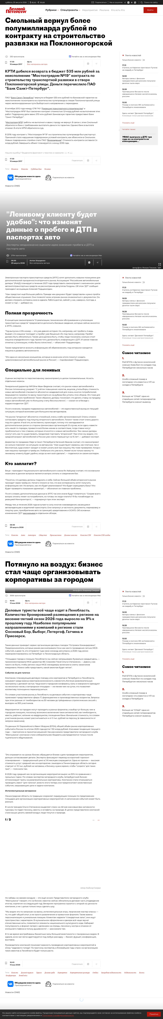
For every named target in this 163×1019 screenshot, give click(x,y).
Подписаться (101, 2)
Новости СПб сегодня (102, 535)
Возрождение (54, 140)
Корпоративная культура (80, 972)
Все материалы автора (37, 64)
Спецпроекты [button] (69, 10)
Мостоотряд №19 (14, 122)
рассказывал (29, 513)
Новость (24, 169)
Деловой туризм (27, 972)
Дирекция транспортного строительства (62, 108)
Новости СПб (85, 535)
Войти (150, 10)
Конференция (11, 975)
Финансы (14, 169)
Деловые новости (70, 535)
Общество (43, 535)
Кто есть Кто (118, 10)
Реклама (104, 10)
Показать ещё (128, 123)
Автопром (32, 535)
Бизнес (141, 972)
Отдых (95, 972)
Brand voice (23, 975)
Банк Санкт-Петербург (22, 98)
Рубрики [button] (51, 10)
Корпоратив (62, 972)
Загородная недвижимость (111, 972)
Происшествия (55, 535)
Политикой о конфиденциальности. (58, 1015)
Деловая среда (50, 972)
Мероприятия (90, 10)
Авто (23, 535)
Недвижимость (130, 972)
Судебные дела (36, 169)
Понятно (154, 1014)
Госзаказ (47, 169)
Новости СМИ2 (12, 186)
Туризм (39, 972)
